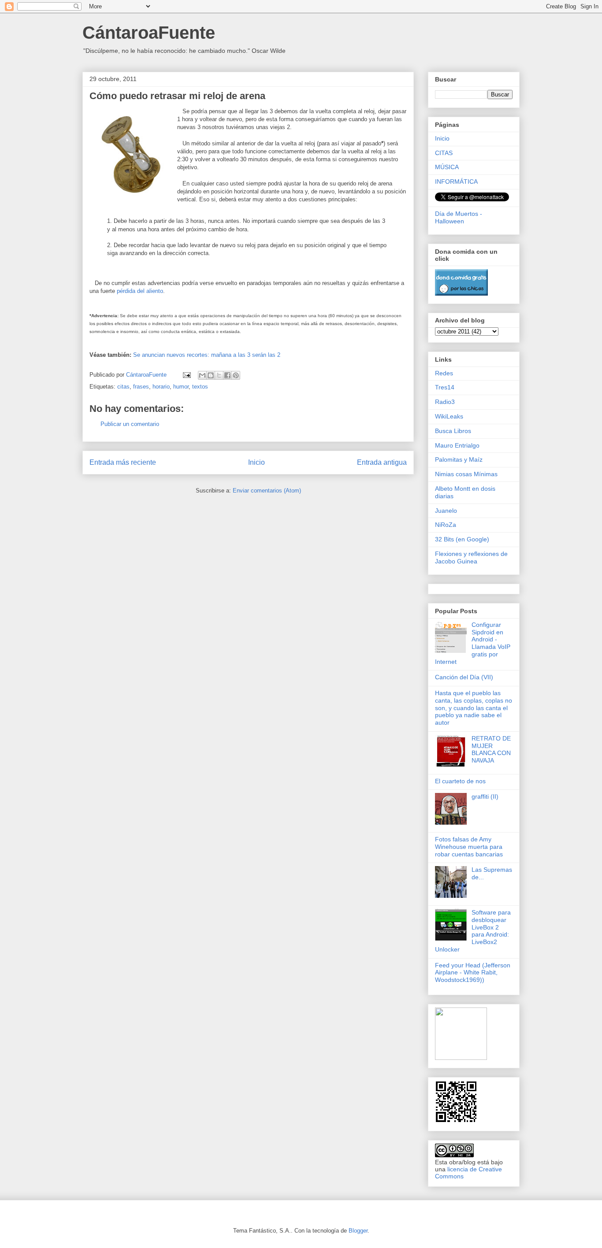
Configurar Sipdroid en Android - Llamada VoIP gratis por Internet (472, 643)
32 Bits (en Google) (462, 539)
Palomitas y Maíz (459, 459)
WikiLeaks (449, 416)
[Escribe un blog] (210, 375)
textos (200, 386)
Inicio (256, 462)
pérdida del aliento (140, 291)
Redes (444, 373)
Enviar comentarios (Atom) (267, 490)
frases (141, 386)
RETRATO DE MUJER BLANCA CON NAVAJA (491, 749)
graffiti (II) (485, 796)
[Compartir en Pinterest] (235, 375)
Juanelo (446, 510)
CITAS (444, 152)
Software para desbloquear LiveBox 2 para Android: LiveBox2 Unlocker (473, 931)
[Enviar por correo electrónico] (202, 375)
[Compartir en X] (219, 375)
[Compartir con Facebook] (227, 375)
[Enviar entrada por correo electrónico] (186, 374)
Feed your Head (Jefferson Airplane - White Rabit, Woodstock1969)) (472, 973)
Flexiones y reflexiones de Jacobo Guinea (471, 557)
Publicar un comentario (129, 424)
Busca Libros (453, 430)
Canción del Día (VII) (464, 677)
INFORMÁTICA (456, 181)
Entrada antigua (382, 462)
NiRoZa (445, 524)
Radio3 (445, 401)
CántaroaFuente (148, 32)
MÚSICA (447, 166)
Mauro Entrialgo (457, 445)
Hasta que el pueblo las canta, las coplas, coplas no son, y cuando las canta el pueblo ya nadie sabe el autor (473, 707)
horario (161, 386)
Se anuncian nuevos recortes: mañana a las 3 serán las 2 (206, 355)
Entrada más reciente (122, 462)
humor (181, 386)
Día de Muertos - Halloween (458, 217)
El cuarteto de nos (460, 781)
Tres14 (444, 387)
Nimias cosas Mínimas (466, 474)
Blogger (358, 1230)
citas (123, 386)
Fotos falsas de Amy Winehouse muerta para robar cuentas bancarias (469, 847)
